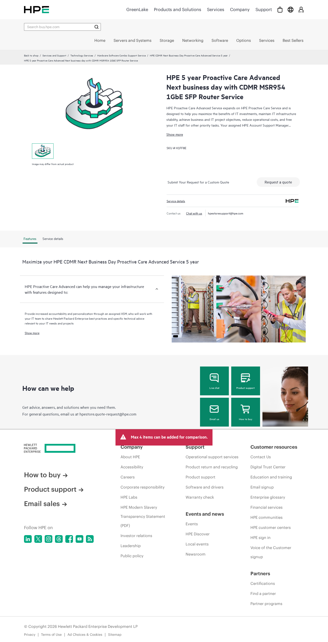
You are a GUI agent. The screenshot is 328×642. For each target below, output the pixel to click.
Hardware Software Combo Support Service (121, 55)
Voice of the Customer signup (270, 552)
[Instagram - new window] (48, 539)
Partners (260, 573)
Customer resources (273, 447)
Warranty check (200, 497)
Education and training (271, 477)
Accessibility (132, 467)
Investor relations (136, 535)
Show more (174, 134)
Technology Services (81, 55)
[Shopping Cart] (280, 9)
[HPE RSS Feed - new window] (90, 539)
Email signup (262, 487)
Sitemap (114, 634)
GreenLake (137, 9)
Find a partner (263, 593)
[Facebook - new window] (69, 539)
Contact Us (260, 456)
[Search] (96, 27)
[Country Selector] (290, 9)
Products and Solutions (177, 9)
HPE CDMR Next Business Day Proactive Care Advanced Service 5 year (189, 55)
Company (240, 9)
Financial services (266, 507)
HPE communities (266, 517)
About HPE (130, 456)
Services (215, 9)
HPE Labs (129, 497)
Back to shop (31, 55)
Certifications (262, 583)
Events (192, 523)
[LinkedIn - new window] (28, 539)
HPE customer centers (270, 527)
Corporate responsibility (142, 487)
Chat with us (194, 213)
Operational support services (212, 456)
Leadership (131, 545)
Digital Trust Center (267, 467)
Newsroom (196, 554)
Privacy (29, 634)
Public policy (132, 555)
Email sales (42, 503)
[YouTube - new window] (79, 539)
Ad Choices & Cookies (84, 634)
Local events (197, 544)
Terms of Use (51, 634)
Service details (176, 201)
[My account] (301, 9)
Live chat (214, 388)
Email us (214, 419)
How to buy (245, 419)
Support (263, 9)
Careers (128, 477)
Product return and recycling (212, 467)
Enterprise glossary (267, 497)
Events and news (205, 514)
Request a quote (278, 181)
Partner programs (266, 603)
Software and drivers (205, 487)
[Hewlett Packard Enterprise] (36, 9)
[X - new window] (38, 539)
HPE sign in (260, 537)
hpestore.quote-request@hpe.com (107, 413)
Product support (245, 388)
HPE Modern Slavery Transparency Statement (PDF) (143, 516)
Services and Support (54, 55)
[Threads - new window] (59, 539)
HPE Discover (198, 534)
